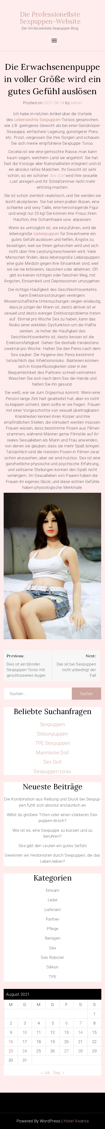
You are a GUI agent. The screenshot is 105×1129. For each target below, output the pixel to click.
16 (11, 1041)
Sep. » (58, 1072)
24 (24, 1050)
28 (80, 1050)
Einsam (53, 890)
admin (76, 102)
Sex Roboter (52, 957)
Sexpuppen (52, 724)
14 (80, 1032)
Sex (52, 947)
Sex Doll (52, 762)
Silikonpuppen (52, 734)
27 (66, 1050)
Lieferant (52, 909)
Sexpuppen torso (52, 771)
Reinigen (52, 938)
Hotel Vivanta (76, 1121)
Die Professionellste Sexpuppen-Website (50, 17)
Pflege (53, 928)
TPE (53, 976)
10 (24, 1032)
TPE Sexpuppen (52, 743)
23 (11, 1050)
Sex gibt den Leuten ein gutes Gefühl (52, 845)
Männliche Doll (52, 753)
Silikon (52, 967)
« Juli (45, 1072)
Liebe (53, 899)
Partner (52, 919)
